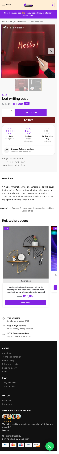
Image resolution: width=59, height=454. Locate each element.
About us (6, 353)
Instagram (7, 404)
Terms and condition (11, 357)
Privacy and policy (10, 364)
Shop (4, 371)
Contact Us (9, 386)
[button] (52, 5)
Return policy (8, 360)
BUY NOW (28, 120)
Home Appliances (40, 208)
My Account (10, 382)
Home (4, 21)
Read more (25, 302)
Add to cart (31, 112)
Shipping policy (9, 368)
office (30, 211)
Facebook (6, 400)
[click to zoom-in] (28, 51)
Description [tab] (8, 178)
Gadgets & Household (18, 21)
